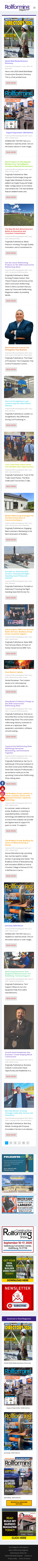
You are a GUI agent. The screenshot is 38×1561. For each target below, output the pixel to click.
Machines (12, 411)
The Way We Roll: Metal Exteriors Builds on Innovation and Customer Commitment (19, 231)
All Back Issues (13, 138)
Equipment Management (16, 981)
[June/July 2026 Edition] (19, 902)
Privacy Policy (12, 1559)
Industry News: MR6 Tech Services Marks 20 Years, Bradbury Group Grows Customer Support (19, 631)
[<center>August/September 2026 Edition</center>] (19, 109)
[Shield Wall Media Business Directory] (19, 38)
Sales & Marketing (14, 472)
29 (23, 1143)
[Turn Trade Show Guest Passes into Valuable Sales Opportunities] (19, 446)
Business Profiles (14, 239)
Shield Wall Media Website (14, 1556)
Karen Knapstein (16, 66)
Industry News (27, 355)
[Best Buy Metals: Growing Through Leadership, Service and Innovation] (19, 1095)
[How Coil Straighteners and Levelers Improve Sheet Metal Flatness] (19, 387)
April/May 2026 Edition (12, 1498)
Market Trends (22, 677)
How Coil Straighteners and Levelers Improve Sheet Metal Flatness (18, 403)
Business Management (16, 355)
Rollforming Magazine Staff (19, 136)
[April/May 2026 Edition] (18, 1476)
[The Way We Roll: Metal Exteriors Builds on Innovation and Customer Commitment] (19, 215)
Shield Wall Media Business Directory (16, 62)
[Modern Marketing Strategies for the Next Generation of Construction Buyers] (19, 503)
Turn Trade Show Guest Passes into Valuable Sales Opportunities (19, 465)
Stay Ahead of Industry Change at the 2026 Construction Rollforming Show (19, 703)
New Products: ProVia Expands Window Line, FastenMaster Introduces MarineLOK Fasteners (19, 164)
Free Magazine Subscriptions (18, 1547)
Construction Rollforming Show (18, 272)
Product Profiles (14, 171)
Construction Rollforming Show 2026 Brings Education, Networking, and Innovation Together (18, 749)
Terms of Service (24, 1559)
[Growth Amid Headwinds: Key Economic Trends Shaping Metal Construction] (19, 1027)
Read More (11, 83)
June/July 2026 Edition (14, 925)
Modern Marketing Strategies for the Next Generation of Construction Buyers (19, 518)
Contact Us (28, 1556)
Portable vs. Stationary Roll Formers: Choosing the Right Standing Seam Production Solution (17, 574)
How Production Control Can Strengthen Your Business (17, 348)
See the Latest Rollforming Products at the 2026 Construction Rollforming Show (19, 265)
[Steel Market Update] (19, 664)
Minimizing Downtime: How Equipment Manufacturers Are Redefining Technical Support (18, 973)
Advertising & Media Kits (18, 1553)
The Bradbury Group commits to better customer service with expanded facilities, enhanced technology (18, 796)
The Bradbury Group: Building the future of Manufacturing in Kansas (19, 842)
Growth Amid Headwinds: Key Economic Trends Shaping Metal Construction (18, 1054)
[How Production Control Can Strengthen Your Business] (19, 325)
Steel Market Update (14, 672)
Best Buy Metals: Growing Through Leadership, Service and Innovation (19, 1113)
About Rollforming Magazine (18, 1550)
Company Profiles (14, 1120)
